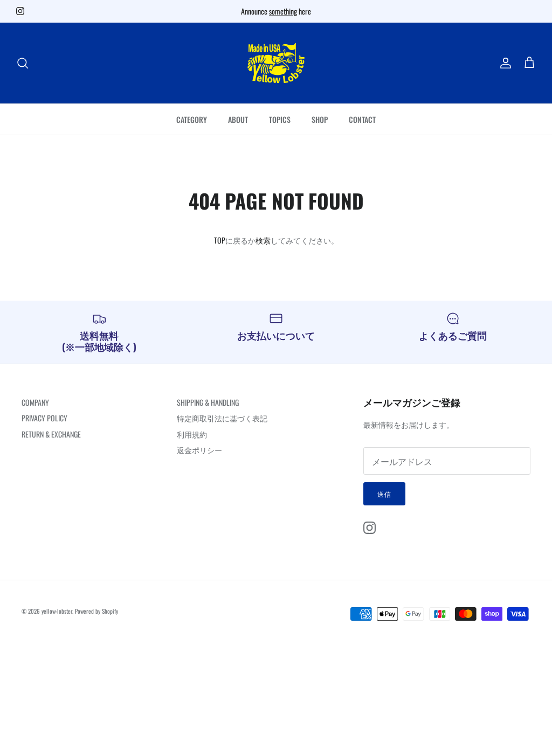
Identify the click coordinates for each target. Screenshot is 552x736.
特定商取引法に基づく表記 (222, 417)
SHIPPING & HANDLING (208, 402)
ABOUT (238, 119)
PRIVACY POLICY (44, 417)
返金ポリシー (199, 449)
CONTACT (362, 119)
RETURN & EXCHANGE (51, 434)
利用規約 (192, 434)
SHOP (320, 119)
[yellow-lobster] (276, 63)
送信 (384, 493)
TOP (219, 240)
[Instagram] (20, 11)
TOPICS (280, 119)
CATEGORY (191, 119)
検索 (263, 240)
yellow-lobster (57, 611)
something (283, 11)
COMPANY (35, 402)
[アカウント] (503, 63)
